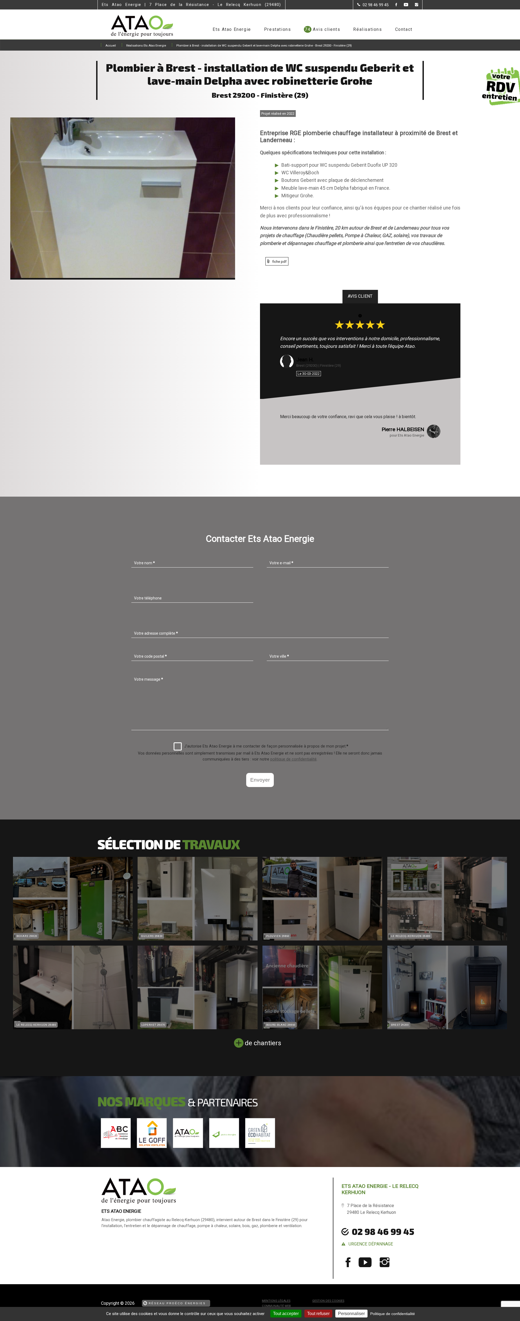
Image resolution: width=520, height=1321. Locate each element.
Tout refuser (318, 1313)
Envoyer (260, 780)
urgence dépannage (371, 1244)
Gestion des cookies (328, 1301)
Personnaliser (351, 1313)
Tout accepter (286, 1313)
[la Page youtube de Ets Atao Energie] (402, 5)
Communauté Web (276, 1306)
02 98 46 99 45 (383, 1231)
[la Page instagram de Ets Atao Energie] (413, 5)
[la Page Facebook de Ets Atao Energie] (393, 5)
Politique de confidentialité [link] (392, 1314)
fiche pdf (279, 262)
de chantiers (263, 1043)
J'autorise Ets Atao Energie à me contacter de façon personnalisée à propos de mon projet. (266, 746)
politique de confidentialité (293, 759)
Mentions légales (276, 1301)
